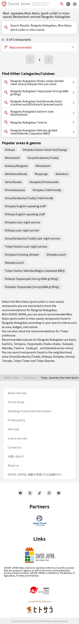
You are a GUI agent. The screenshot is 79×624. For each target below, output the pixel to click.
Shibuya (10, 150)
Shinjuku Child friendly (47, 190)
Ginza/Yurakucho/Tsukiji (42, 158)
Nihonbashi (12, 158)
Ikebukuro (61, 174)
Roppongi (41, 174)
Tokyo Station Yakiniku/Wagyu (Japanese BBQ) (35, 271)
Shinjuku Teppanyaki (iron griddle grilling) (32, 287)
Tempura (20, 344)
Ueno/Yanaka (13, 182)
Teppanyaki (34, 344)
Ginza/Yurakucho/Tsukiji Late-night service (32, 238)
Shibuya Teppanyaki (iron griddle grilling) (31, 279)
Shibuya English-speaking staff (25, 214)
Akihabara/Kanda (16, 174)
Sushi (72, 339)
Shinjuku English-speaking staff (25, 206)
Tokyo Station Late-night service (26, 246)
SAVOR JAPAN (11, 377)
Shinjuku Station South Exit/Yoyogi (45, 150)
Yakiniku (7, 348)
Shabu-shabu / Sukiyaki (58, 344)
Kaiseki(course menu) (59, 348)
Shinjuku (58, 356)
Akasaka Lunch (14, 262)
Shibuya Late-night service (22, 230)
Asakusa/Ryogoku (16, 166)
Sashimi (7, 344)
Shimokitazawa (15, 190)
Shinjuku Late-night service (22, 222)
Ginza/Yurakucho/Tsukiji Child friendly (29, 198)
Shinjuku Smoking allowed (22, 254)
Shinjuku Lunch (56, 254)
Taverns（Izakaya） (26, 348)
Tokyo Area (30, 377)
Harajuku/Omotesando (44, 182)
